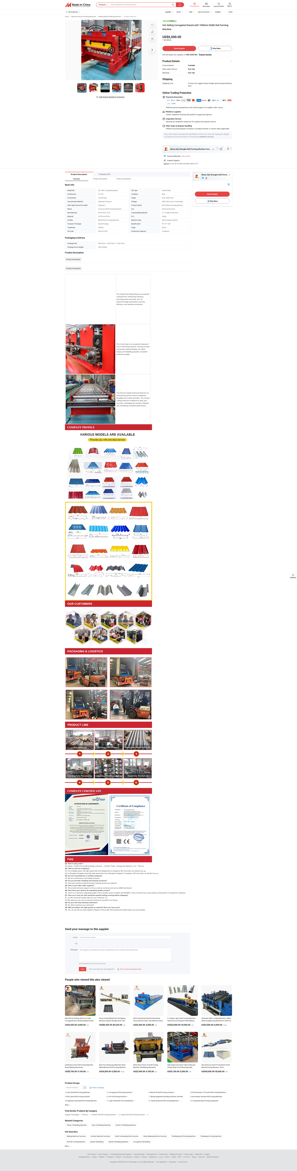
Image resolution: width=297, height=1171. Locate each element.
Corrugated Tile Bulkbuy (141, 1142)
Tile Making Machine (129, 16)
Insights (207, 1154)
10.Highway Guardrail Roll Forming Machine (81, 1101)
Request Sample (205, 55)
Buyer (179, 12)
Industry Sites (163, 1154)
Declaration (172, 1162)
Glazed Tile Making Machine (118, 1142)
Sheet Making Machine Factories (155, 1136)
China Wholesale (139, 1154)
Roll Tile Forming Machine (76, 1142)
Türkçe (194, 1157)
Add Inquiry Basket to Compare (111, 97)
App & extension (204, 12)
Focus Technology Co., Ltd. (133, 1162)
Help (190, 12)
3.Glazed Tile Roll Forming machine (161, 1092)
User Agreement (161, 1162)
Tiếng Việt (201, 1157)
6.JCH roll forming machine (116, 1096)
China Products (103, 1154)
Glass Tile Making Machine (101, 1125)
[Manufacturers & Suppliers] (77, 4)
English (94, 1157)
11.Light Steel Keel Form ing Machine (120, 1101)
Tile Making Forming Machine (210, 1136)
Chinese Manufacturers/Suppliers (120, 1154)
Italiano (137, 1157)
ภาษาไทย (186, 1157)
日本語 (174, 1157)
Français (118, 1157)
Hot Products (91, 1154)
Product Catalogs (97, 1087)
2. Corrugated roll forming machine (119, 1092)
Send (82, 969)
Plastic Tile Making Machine (77, 1125)
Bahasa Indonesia (212, 1157)
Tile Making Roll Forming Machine (183, 1136)
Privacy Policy (183, 1162)
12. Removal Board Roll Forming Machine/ (163, 1101)
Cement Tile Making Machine (125, 1125)
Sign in (229, 6)
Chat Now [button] (217, 48)
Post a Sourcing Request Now (129, 969)
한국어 (167, 1157)
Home (67, 16)
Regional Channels (176, 1154)
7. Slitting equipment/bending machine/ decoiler (165, 1096)
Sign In (166, 163)
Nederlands (153, 1157)
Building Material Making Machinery (109, 16)
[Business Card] (229, 184)
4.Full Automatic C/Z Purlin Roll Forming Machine (208, 1092)
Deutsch (144, 1157)
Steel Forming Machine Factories (126, 1136)
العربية (161, 1157)
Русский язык (127, 1157)
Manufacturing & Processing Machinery (83, 16)
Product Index (188, 1154)
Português (110, 1157)
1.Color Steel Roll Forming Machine (77, 1092)
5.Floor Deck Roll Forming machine (77, 1096)
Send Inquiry (179, 48)
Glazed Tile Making (96, 1142)
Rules (230, 12)
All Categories (73, 12)
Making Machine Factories (76, 1136)
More (67, 1146)
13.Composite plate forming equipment (204, 1101)
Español (101, 1157)
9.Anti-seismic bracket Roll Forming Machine (206, 1096)
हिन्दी (179, 1157)
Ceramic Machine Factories (100, 1136)
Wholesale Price (152, 1154)
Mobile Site (198, 1154)
